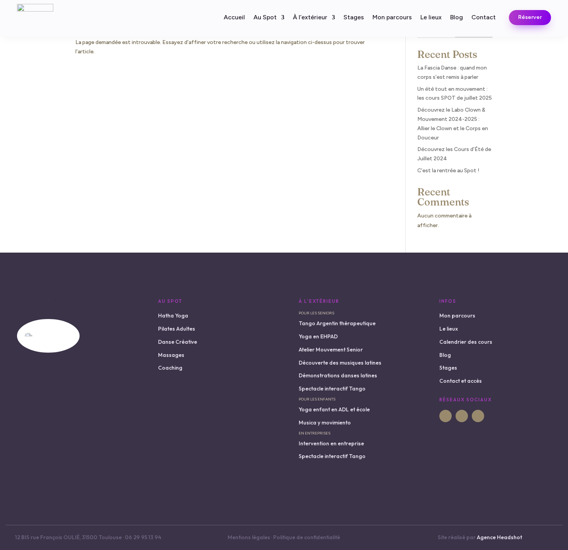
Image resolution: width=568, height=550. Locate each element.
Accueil (234, 18)
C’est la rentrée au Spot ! (448, 170)
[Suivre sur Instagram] (462, 416)
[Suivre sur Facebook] (445, 416)
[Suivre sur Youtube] (478, 416)
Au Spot (265, 18)
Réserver (530, 17)
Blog (456, 18)
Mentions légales (249, 537)
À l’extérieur (310, 18)
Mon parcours (392, 18)
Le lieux (431, 18)
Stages (354, 18)
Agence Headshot (499, 537)
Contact (483, 18)
